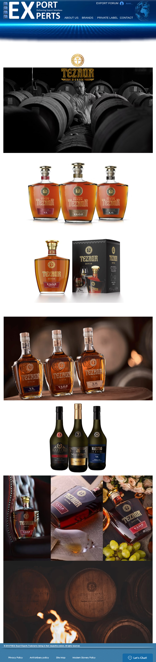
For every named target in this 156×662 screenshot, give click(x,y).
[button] (71, 18)
